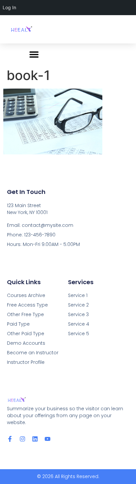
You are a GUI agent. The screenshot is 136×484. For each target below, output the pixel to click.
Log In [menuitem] (9, 7)
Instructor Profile (26, 362)
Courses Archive (26, 295)
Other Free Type (25, 314)
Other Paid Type (25, 333)
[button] (34, 54)
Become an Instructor (32, 352)
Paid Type (18, 324)
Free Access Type (27, 305)
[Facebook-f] (10, 439)
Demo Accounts (26, 343)
